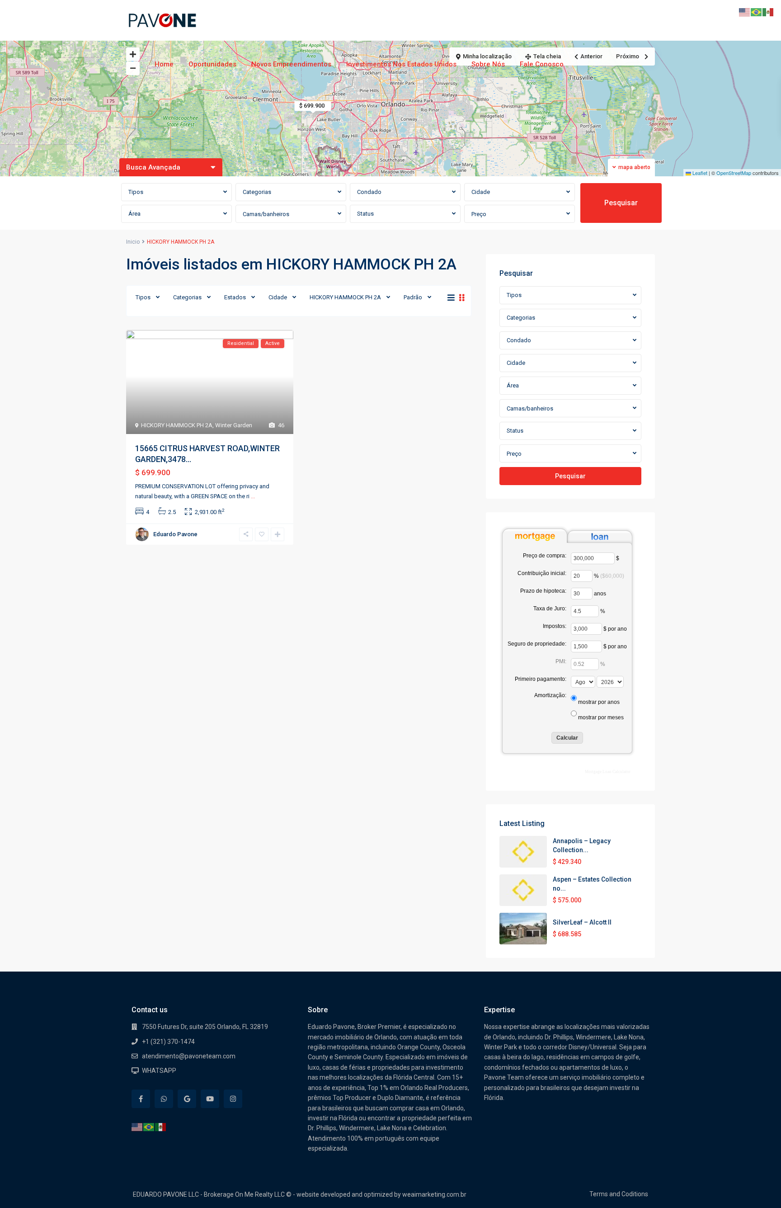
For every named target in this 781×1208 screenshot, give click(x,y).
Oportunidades (212, 64)
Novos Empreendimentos (291, 64)
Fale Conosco (542, 64)
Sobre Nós (488, 64)
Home (164, 64)
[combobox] (176, 192)
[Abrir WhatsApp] (758, 1185)
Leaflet (699, 172)
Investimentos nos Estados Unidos (401, 64)
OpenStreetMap (733, 172)
